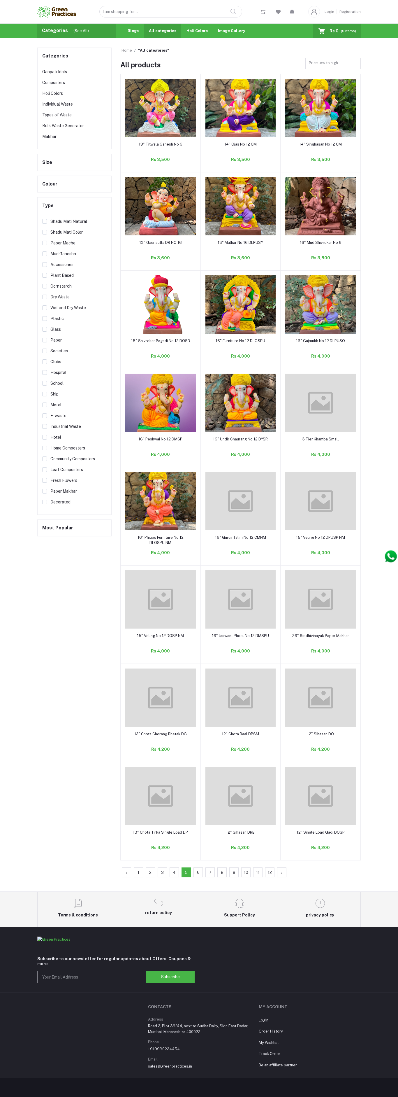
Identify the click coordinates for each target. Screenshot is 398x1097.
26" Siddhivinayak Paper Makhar (320, 636)
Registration (350, 12)
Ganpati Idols (54, 71)
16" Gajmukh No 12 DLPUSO (320, 341)
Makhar (49, 136)
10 (246, 872)
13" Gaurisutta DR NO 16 (160, 242)
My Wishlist (269, 1042)
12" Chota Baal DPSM (240, 734)
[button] (292, 11)
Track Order (269, 1053)
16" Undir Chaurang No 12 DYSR (240, 439)
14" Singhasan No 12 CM (320, 144)
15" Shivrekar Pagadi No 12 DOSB (160, 341)
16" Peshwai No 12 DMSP (160, 439)
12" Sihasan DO (320, 734)
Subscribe (170, 976)
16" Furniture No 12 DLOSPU (240, 341)
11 (258, 872)
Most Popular (57, 528)
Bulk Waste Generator (63, 125)
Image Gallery (231, 31)
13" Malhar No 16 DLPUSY (240, 242)
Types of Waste (57, 115)
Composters (53, 82)
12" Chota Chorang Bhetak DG (160, 734)
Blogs (133, 31)
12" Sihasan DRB (240, 832)
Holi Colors (197, 31)
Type (48, 205)
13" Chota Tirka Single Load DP (160, 832)
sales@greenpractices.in (170, 1066)
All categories (162, 31)
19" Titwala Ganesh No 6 (160, 144)
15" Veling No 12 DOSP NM (160, 636)
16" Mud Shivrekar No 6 (320, 242)
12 (270, 872)
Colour (49, 184)
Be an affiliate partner (278, 1065)
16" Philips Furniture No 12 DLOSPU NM (161, 540)
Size (47, 162)
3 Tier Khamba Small (320, 439)
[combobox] (333, 63)
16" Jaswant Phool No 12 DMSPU (240, 636)
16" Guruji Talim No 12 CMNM (240, 537)
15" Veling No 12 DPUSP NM (320, 537)
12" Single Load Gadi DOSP (321, 832)
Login (329, 12)
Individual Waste (57, 104)
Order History (271, 1031)
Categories (55, 56)
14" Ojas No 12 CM (240, 144)
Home (126, 50)
